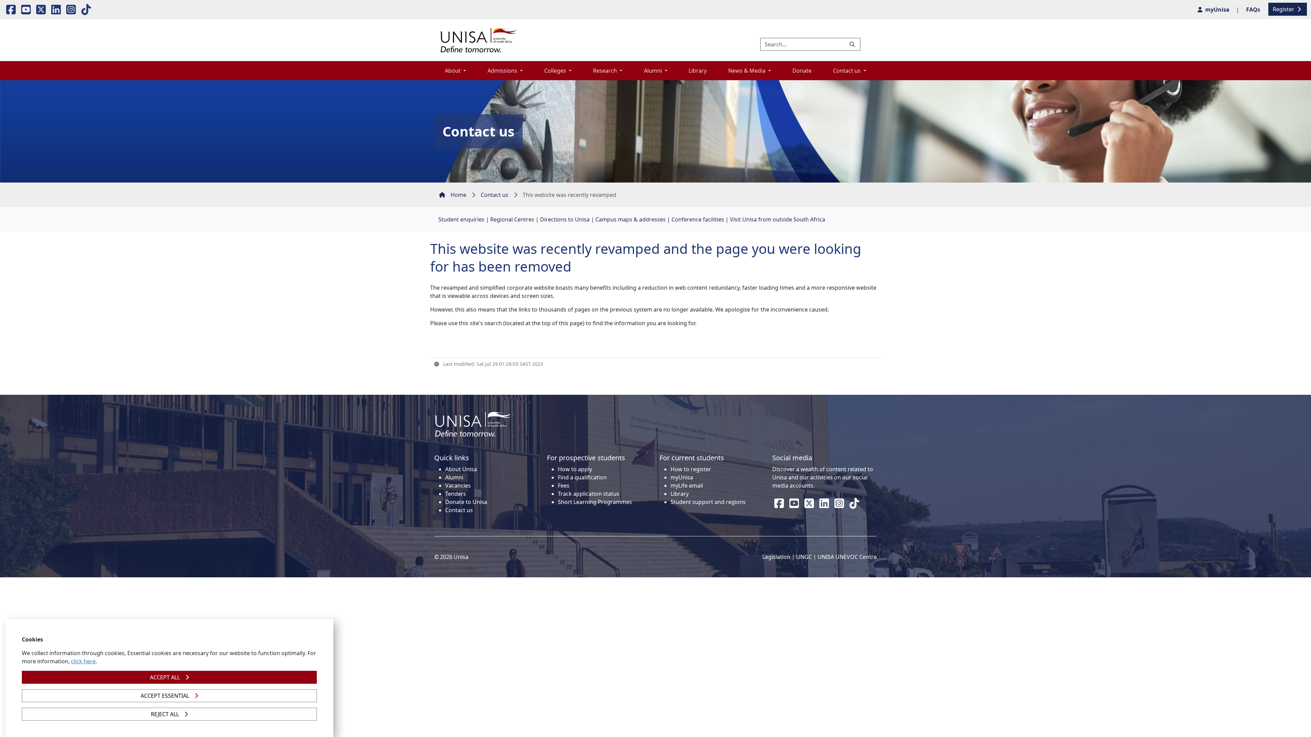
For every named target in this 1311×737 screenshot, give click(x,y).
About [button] (453, 70)
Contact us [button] (847, 70)
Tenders (455, 493)
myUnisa (682, 477)
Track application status (588, 493)
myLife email (687, 485)
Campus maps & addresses (630, 219)
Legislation (776, 557)
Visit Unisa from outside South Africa (777, 219)
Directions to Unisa (565, 219)
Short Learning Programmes (595, 502)
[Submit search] (852, 44)
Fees (563, 485)
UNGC (804, 557)
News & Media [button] (747, 70)
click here (83, 661)
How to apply (575, 469)
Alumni (454, 477)
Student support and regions (708, 502)
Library (698, 70)
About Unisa (461, 469)
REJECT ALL (165, 714)
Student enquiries (461, 219)
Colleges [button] (555, 70)
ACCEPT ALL (165, 677)
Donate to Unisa (466, 502)
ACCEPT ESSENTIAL (165, 695)
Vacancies (458, 485)
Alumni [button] (653, 70)
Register (1284, 9)
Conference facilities (698, 219)
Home (458, 195)
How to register (691, 469)
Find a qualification (582, 477)
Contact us (494, 195)
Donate (802, 70)
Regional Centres (512, 219)
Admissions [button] (503, 70)
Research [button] (605, 70)
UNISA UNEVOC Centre (847, 557)
